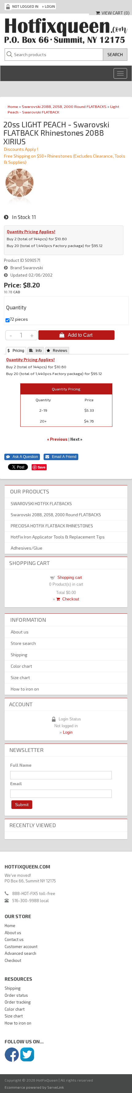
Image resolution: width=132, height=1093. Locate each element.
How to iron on (25, 688)
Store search (23, 643)
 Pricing (16, 351)
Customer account (21, 946)
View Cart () (115, 12)
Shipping (19, 654)
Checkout (69, 599)
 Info (35, 351)
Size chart (20, 677)
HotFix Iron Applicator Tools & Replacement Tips (58, 536)
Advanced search (20, 953)
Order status (16, 995)
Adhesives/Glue (26, 548)
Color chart (21, 666)
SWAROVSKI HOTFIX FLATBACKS (41, 503)
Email (16, 783)
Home (13, 106)
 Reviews (57, 351)
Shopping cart (69, 577)
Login (50, 6)
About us (20, 631)
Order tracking (18, 1002)
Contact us (14, 939)
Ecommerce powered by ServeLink (34, 1087)
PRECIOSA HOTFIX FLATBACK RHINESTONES (52, 525)
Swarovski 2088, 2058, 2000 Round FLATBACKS (64, 106)
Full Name (21, 765)
